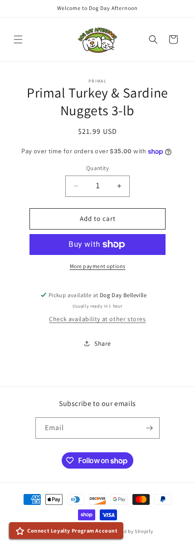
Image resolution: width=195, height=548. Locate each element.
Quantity (97, 168)
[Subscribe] (149, 428)
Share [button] (102, 343)
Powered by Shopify (130, 531)
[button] (18, 39)
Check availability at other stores (97, 319)
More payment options (98, 266)
